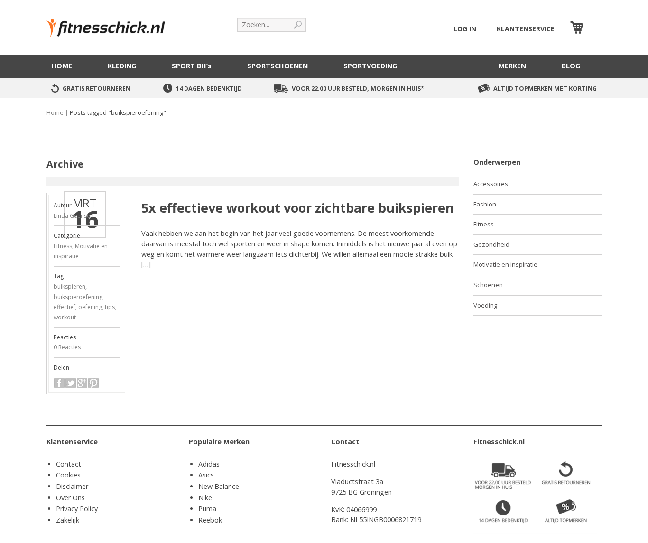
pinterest (93, 383)
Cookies (68, 474)
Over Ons (70, 497)
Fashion (484, 204)
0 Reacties (67, 347)
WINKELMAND (593, 28)
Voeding (485, 305)
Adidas (209, 463)
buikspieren (69, 286)
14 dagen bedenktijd (209, 88)
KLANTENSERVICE (526, 28)
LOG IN (465, 28)
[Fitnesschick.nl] (110, 23)
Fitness (63, 246)
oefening (90, 307)
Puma (207, 508)
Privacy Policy (77, 508)
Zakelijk (67, 519)
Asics (206, 474)
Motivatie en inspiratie (505, 264)
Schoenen (488, 285)
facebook (59, 383)
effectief (64, 307)
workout (65, 317)
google (82, 383)
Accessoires (490, 183)
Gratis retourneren (96, 88)
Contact (68, 463)
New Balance (218, 486)
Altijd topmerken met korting (545, 88)
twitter (70, 383)
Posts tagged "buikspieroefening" (118, 113)
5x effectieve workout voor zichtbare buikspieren (297, 207)
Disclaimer (72, 486)
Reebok (210, 519)
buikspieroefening (78, 297)
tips (110, 307)
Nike (205, 497)
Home (55, 113)
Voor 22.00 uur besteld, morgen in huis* (358, 88)
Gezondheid (491, 244)
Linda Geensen (73, 216)
